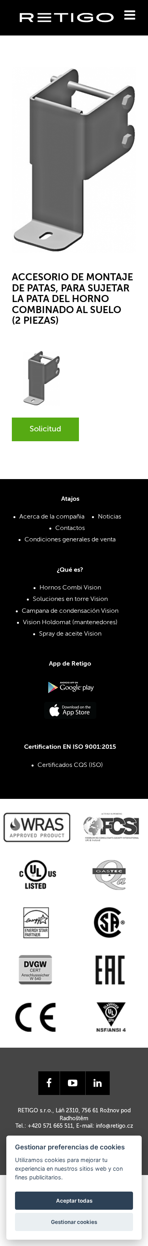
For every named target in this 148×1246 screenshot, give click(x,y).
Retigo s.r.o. (73, 30)
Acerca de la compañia (51, 517)
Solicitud (45, 429)
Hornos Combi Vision (70, 588)
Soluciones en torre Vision (70, 599)
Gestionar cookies (74, 1222)
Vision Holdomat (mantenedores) (70, 622)
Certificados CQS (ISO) (70, 765)
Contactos (70, 528)
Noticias (109, 517)
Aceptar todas (74, 1201)
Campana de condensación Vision (70, 611)
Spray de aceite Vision (70, 634)
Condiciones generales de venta (70, 540)
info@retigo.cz (114, 1126)
